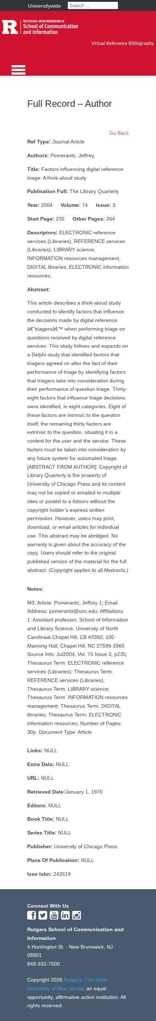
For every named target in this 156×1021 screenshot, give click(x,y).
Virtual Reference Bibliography (122, 43)
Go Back (119, 133)
